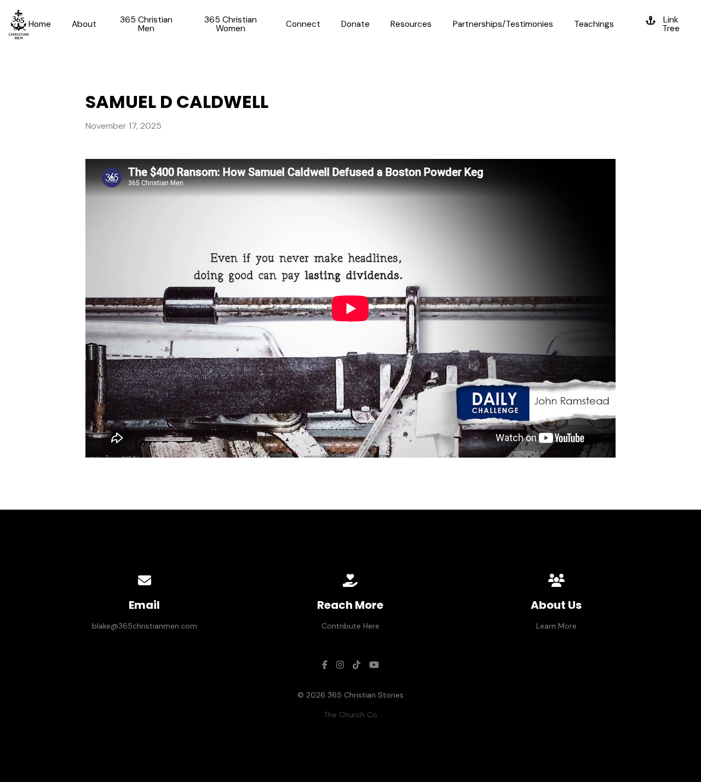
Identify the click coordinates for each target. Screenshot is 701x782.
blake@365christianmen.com (144, 626)
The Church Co (350, 715)
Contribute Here (350, 626)
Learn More (556, 626)
